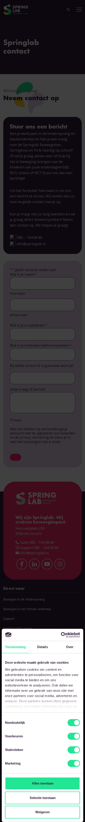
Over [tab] (69, 647)
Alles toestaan (42, 783)
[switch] (74, 736)
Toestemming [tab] (15, 647)
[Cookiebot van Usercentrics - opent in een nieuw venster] (61, 635)
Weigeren (42, 812)
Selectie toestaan (43, 798)
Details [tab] (42, 647)
